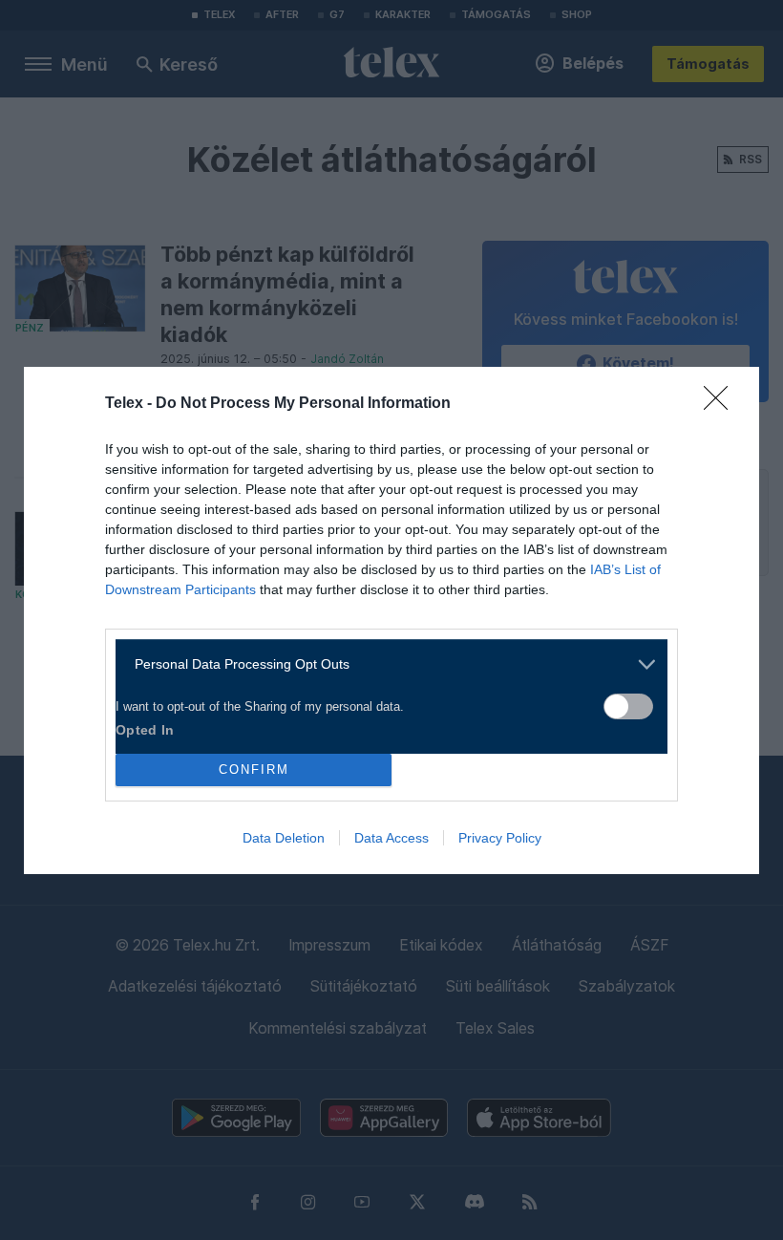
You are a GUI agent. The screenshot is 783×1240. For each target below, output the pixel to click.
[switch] (628, 706)
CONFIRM (254, 769)
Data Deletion (284, 837)
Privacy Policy (499, 837)
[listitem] (384, 664)
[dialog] (391, 620)
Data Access (391, 837)
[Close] (722, 404)
